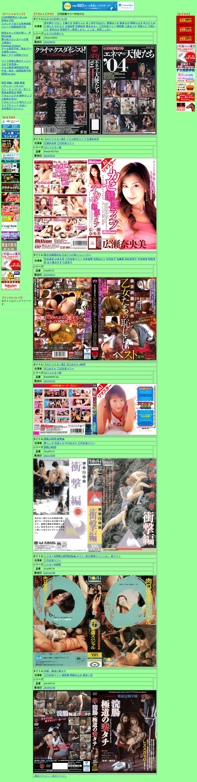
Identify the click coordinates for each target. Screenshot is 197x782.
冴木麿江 (49, 23)
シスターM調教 (52, 564)
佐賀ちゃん (79, 23)
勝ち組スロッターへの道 (14, 39)
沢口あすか (50, 368)
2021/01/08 (49, 572)
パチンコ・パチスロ (12, 86)
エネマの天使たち (54, 33)
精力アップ (25, 102)
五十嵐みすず (54, 262)
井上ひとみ (149, 23)
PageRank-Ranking (10, 45)
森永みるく (92, 26)
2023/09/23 (49, 274)
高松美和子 (131, 259)
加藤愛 (120, 259)
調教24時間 (50, 447)
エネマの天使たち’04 (55, 19)
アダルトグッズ (10, 102)
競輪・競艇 (13, 82)
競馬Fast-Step (8, 74)
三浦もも (49, 26)
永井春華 (88, 259)
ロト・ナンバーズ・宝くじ (16, 89)
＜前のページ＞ (41, 776)
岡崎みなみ (76, 675)
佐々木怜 (91, 23)
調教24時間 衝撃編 (54, 439)
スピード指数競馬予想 (13, 27)
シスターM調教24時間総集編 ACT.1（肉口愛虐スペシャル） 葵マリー (82, 556)
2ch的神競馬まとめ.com (14, 17)
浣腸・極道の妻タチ (55, 671)
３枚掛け (6, 42)
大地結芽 (70, 26)
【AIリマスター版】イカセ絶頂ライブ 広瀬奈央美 (71, 139)
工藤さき (67, 23)
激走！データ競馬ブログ (14, 55)
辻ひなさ (59, 26)
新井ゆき (54, 29)
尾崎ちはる (136, 23)
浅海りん (142, 26)
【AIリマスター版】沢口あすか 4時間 (64, 364)
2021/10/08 (49, 455)
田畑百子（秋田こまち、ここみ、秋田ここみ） (86, 29)
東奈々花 (88, 675)
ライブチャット (10, 105)
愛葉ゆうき (113, 23)
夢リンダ (49, 443)
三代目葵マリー (107, 26)
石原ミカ (59, 443)
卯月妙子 (111, 259)
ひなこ (58, 23)
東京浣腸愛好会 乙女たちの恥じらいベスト (67, 255)
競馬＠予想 (7, 20)
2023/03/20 (49, 381)
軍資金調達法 (8, 92)
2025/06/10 (49, 42)
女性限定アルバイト (12, 108)
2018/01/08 (49, 687)
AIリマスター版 (52, 147)
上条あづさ (131, 26)
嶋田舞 (120, 26)
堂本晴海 (142, 259)
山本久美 (59, 259)
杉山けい (101, 23)
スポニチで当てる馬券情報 (16, 23)
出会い (23, 105)
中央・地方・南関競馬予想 (16, 70)
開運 (19, 92)
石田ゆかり (99, 259)
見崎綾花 (80, 26)
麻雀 (22, 82)
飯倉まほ (125, 23)
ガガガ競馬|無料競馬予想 (15, 67)
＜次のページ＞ (58, 776)
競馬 (3, 82)
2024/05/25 (49, 155)
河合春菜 (49, 259)
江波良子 (67, 262)
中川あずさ (71, 443)
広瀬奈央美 (50, 143)
